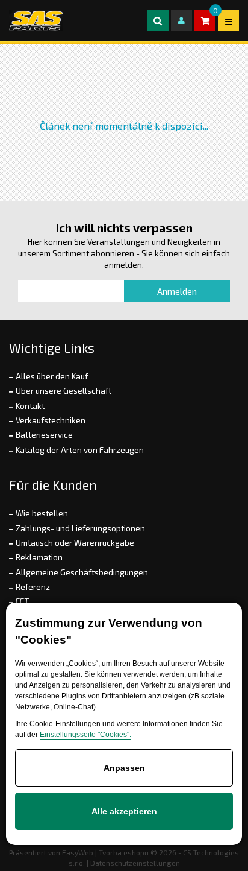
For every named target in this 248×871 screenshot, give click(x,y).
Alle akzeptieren (124, 811)
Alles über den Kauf (52, 376)
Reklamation (39, 557)
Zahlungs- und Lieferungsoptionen (80, 528)
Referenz (33, 587)
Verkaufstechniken (50, 420)
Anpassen (124, 768)
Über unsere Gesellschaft (63, 391)
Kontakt (30, 406)
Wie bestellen (42, 513)
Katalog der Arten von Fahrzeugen (80, 450)
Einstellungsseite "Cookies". (85, 734)
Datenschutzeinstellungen (135, 862)
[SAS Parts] (36, 20)
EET (22, 601)
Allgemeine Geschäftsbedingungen (82, 572)
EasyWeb (77, 852)
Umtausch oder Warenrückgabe (75, 543)
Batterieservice (44, 435)
